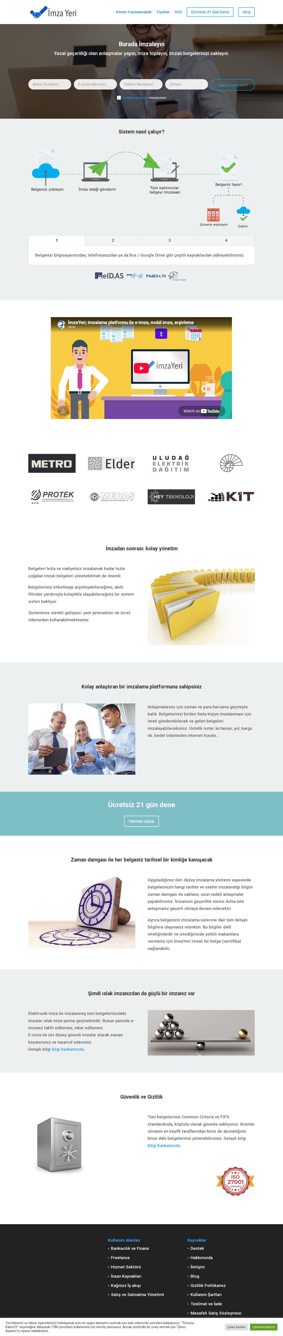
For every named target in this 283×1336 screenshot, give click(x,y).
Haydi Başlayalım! (233, 85)
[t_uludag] (171, 472)
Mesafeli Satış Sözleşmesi (216, 1313)
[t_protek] (52, 505)
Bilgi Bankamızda (164, 1145)
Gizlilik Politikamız (208, 1285)
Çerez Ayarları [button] (236, 1327)
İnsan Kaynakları (126, 1276)
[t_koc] (231, 472)
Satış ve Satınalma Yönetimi (137, 1294)
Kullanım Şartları (206, 1294)
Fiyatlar (163, 12)
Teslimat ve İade (206, 1303)
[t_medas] (111, 505)
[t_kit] (231, 505)
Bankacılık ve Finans (130, 1248)
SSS (178, 12)
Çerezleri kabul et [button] (264, 1327)
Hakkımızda (202, 1257)
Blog (195, 1276)
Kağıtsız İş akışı (126, 1285)
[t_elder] (111, 472)
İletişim (198, 1266)
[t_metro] (52, 472)
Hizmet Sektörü (126, 1266)
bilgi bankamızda (68, 1049)
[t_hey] (171, 505)
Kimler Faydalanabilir (134, 12)
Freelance (120, 1257)
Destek (197, 1248)
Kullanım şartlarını (135, 97)
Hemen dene (141, 821)
